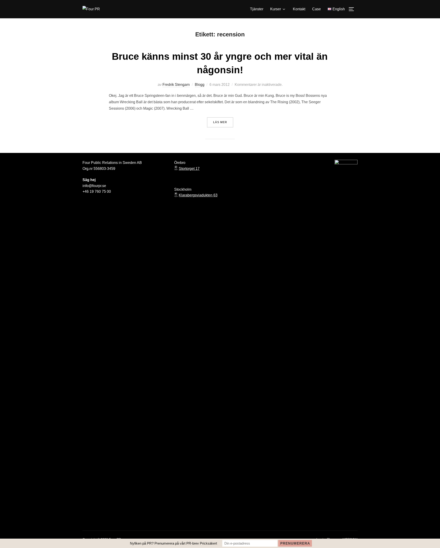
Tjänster (256, 9)
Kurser (275, 9)
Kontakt (299, 9)
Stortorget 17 (189, 169)
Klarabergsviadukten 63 (198, 195)
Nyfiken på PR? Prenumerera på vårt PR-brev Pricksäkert (173, 543)
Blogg (199, 85)
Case (316, 9)
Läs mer (223, 122)
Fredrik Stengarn (176, 85)
